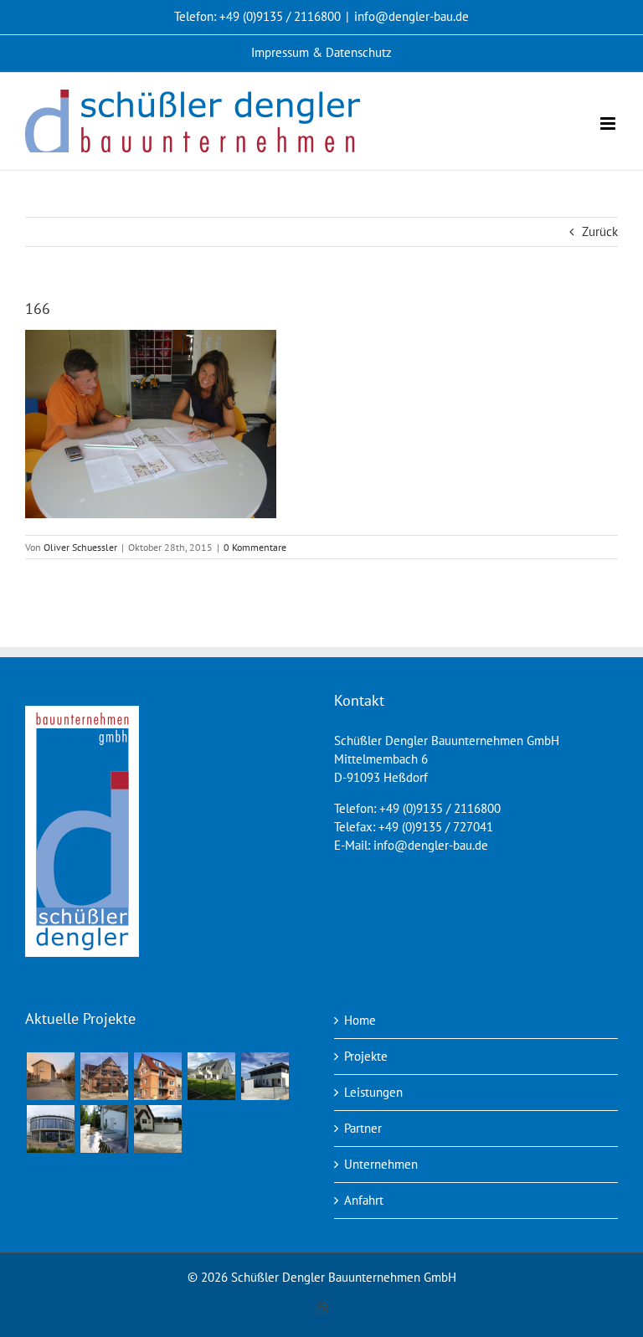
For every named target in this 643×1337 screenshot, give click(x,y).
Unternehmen (381, 1164)
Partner (363, 1128)
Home (360, 1020)
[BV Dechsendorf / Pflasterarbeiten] (104, 1129)
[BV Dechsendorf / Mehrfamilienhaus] (157, 1076)
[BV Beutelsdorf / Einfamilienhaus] (104, 1076)
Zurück (600, 231)
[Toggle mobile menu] (609, 123)
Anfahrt (363, 1200)
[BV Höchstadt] (50, 1129)
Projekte (366, 1056)
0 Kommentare (255, 547)
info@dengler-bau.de (411, 16)
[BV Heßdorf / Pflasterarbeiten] (157, 1129)
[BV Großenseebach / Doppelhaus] (211, 1076)
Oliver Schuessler (80, 547)
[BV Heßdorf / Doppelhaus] (264, 1076)
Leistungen (373, 1092)
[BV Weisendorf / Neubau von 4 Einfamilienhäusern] (50, 1076)
